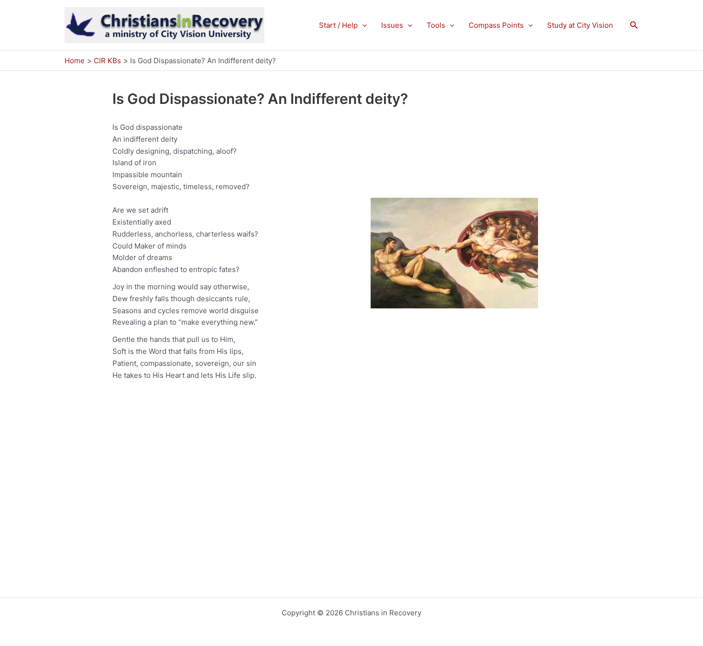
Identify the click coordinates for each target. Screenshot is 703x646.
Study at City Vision (580, 25)
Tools (436, 25)
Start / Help (338, 25)
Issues (392, 25)
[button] (362, 25)
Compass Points (496, 25)
